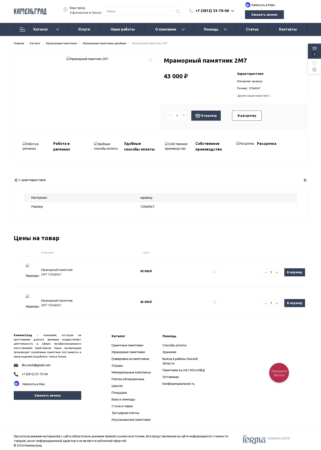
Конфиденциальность (178, 383)
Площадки (119, 392)
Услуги (84, 29)
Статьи (252, 29)
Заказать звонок (264, 14)
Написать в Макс (263, 5)
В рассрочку (247, 115)
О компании (165, 29)
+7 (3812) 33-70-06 (212, 11)
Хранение (169, 352)
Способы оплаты (174, 345)
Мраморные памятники (128, 352)
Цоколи (117, 386)
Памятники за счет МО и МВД (183, 370)
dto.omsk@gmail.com (36, 365)
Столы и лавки (122, 406)
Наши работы (123, 29)
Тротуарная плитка (125, 413)
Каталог (40, 29)
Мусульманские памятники (131, 419)
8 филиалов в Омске (86, 12)
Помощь (211, 29)
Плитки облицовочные (128, 379)
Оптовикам (170, 377)
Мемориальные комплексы (131, 372)
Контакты (288, 29)
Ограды (117, 365)
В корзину (209, 115)
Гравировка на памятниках (130, 359)
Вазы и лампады (123, 399)
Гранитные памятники (127, 345)
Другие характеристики (253, 95)
